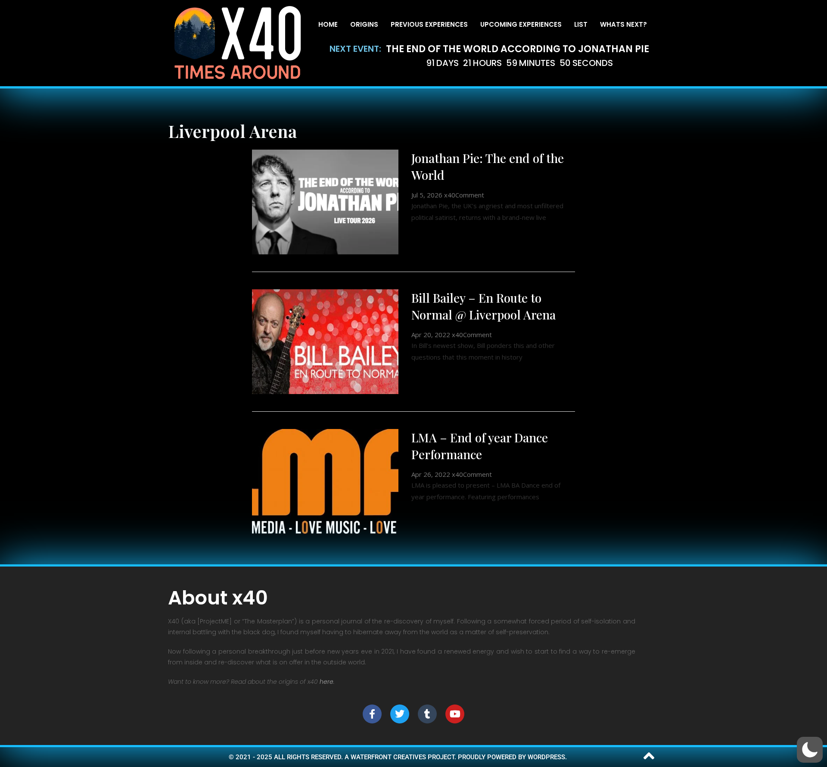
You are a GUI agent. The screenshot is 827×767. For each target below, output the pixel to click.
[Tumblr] (427, 713)
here (326, 681)
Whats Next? (623, 24)
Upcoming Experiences (521, 24)
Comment (469, 195)
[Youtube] (454, 713)
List (581, 24)
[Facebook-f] (372, 713)
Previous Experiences (429, 24)
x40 (449, 195)
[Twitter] (399, 713)
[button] (810, 750)
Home (328, 24)
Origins (364, 24)
